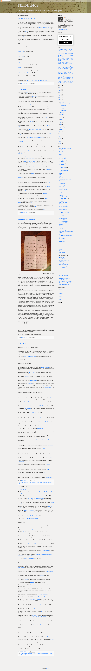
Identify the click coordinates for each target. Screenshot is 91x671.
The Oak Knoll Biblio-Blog (64, 212)
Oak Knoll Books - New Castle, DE (65, 281)
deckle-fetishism (40, 428)
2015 (60, 99)
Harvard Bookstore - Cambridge (64, 278)
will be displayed (21, 567)
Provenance (40, 214)
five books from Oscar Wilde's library (37, 405)
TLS (35, 206)
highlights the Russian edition (29, 161)
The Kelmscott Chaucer (63, 193)
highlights (32, 582)
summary (26, 527)
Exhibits (44, 653)
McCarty (65, 72)
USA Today (23, 618)
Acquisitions (23, 653)
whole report (20, 153)
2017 (60, 95)
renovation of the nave (35, 166)
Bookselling (30, 653)
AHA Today (61, 151)
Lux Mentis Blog (62, 199)
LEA (68, 68)
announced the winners (27, 395)
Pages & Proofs (61, 214)
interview (24, 146)
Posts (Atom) (24, 660)
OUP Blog (45, 616)
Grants (63, 66)
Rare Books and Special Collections (28, 148)
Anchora (60, 154)
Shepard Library (68, 77)
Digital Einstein (37, 543)
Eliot (62, 63)
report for (31, 92)
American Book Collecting (63, 152)
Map (64, 71)
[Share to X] (32, 83)
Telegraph (48, 464)
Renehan (59, 76)
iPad (65, 67)
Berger (63, 52)
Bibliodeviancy (61, 161)
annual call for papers (41, 604)
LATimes (43, 451)
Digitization (29, 214)
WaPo (44, 209)
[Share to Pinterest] (34, 83)
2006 (46, 80)
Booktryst (60, 174)
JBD (22, 83)
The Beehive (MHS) (62, 158)
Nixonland (28, 64)
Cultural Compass (62, 180)
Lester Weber (60, 69)
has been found (50, 571)
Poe (72, 73)
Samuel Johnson (61, 77)
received (31, 121)
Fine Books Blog (39, 616)
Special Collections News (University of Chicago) (66, 232)
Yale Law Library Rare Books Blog (65, 242)
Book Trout (61, 171)
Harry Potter (71, 66)
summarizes (26, 391)
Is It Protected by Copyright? (64, 266)
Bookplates (71, 55)
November (62, 112)
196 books (27, 31)
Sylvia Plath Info (62, 234)
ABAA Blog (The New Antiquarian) (65, 148)
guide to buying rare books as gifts (43, 439)
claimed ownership (47, 387)
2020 (60, 90)
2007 (43, 80)
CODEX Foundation (62, 267)
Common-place (30, 415)
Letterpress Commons (63, 268)
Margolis (59, 72)
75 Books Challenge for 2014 (44, 27)
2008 (41, 80)
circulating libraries (45, 550)
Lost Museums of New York (32, 518)
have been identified (37, 584)
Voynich (60, 82)
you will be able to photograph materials (40, 112)
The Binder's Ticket (62, 167)
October (61, 114)
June (61, 121)
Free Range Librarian (62, 188)
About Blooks (61, 149)
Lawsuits (32, 214)
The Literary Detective (63, 198)
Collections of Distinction (42, 594)
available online (21, 141)
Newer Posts (20, 657)
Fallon (68, 63)
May (61, 122)
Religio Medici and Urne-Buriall (24, 62)
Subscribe (65, 42)
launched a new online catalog (27, 401)
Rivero (65, 76)
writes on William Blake (29, 558)
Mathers (62, 72)
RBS (72, 74)
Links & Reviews (22, 89)
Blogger (47, 668)
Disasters (33, 482)
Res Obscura (61, 227)
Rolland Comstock (70, 76)
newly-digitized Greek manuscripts (33, 104)
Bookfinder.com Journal (63, 168)
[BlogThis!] (31, 83)
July (61, 119)
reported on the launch (28, 543)
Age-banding (66, 49)
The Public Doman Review (63, 221)
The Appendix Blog (62, 157)
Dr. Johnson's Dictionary (63, 264)
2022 (60, 87)
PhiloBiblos (28, 5)
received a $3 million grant (27, 346)
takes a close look (32, 412)
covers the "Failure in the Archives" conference (34, 560)
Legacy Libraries (62, 252)
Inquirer (24, 190)
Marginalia (36, 214)
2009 (38, 80)
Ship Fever (20, 54)
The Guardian (37, 537)
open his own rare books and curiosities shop (35, 137)
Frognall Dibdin (69, 64)
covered (27, 535)
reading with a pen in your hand (39, 608)
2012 (30, 80)
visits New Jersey (30, 158)
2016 (60, 97)
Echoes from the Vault (63, 182)
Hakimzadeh (66, 66)
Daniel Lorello (65, 59)
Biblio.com (61, 292)
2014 (60, 100)
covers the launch (27, 408)
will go (38, 539)
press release (34, 96)
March (61, 126)
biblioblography (62, 160)
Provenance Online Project (63, 219)
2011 (33, 80)
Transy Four (69, 81)
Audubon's (64, 260)
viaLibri (60, 298)
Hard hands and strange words (35, 129)
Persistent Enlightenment (63, 216)
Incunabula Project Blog (63, 189)
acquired (43, 611)
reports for (26, 525)
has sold (44, 590)
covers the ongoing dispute (29, 510)
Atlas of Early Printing (63, 258)
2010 (36, 80)
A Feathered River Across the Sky (24, 70)
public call (34, 361)
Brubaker (71, 57)
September (62, 116)
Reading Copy (61, 224)
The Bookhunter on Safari (63, 170)
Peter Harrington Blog (63, 218)
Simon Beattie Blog (62, 230)
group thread (28, 28)
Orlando (19, 48)
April (61, 124)
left (23, 531)
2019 (60, 92)
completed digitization (28, 156)
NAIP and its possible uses (34, 515)
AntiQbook (61, 295)
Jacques (67, 67)
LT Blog (60, 249)
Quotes (64, 74)
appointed (29, 435)
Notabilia (60, 208)
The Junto (60, 192)
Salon (40, 425)
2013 (28, 80)
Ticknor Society (63, 81)
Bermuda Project (67, 52)
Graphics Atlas (61, 261)
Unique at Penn (61, 239)
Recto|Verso (61, 225)
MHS (72, 72)
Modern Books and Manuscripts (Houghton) (64, 203)
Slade (72, 77)
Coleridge (67, 58)
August (61, 117)
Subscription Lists (69, 78)
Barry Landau (68, 50)
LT (62, 71)
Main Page (61, 247)
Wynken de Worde (62, 241)
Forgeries (36, 482)
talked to (19, 618)
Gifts (72, 64)
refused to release (32, 372)
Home (36, 657)
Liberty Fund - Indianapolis (64, 284)
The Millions (61, 201)
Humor (62, 67)
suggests (32, 173)
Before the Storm (21, 64)
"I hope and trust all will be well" (27, 219)
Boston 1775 (44, 193)
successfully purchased (39, 106)
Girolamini (60, 66)
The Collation (61, 177)
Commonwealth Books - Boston (64, 273)
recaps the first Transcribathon (30, 356)
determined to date (36, 521)
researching (48, 169)
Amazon (60, 296)
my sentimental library (63, 205)
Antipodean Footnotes (63, 155)
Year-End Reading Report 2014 (26, 18)
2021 (60, 89)
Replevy (62, 76)
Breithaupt (67, 57)
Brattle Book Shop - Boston (64, 275)
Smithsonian (30, 525)
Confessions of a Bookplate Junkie (65, 179)
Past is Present (61, 215)
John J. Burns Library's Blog (64, 190)
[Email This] (30, 83)
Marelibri (60, 299)
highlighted (45, 117)
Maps (67, 71)
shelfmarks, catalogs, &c (36, 624)
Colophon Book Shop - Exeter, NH (65, 282)
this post (24, 36)
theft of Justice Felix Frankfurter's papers (36, 498)
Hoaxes (59, 67)
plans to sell (29, 383)
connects (24, 620)
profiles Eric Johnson (25, 144)
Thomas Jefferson (66, 80)
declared (26, 579)
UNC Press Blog (62, 238)
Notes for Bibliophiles (63, 209)
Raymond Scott (68, 74)
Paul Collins (60, 73)
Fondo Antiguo (61, 186)
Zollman (70, 82)
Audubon (60, 50)
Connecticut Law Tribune (28, 513)
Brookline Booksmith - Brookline (65, 276)
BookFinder (61, 293)
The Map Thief (20, 67)
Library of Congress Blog (63, 196)
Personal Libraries (45, 482)
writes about (27, 376)
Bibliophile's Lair (62, 166)
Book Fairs (67, 53)
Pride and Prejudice (21, 46)
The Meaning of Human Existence (24, 72)
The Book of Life (21, 51)
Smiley (59, 78)
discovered (34, 615)
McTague (69, 72)
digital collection (33, 380)
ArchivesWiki (61, 257)
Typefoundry (61, 237)
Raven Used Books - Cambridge (64, 279)
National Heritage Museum (63, 206)
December (62, 102)
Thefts (19, 483)
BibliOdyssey (61, 163)
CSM (32, 202)
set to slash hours (46, 431)
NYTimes (48, 186)
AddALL (60, 290)
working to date (29, 495)
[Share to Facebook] (33, 83)
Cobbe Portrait (61, 58)
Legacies (71, 68)
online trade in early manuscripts (43, 596)
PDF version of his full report (28, 529)
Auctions (22, 214)
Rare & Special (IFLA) (63, 222)
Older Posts (52, 657)
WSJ (33, 646)
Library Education (66, 69)
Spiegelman (63, 78)
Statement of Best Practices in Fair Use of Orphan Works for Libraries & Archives (35, 492)
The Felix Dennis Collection (34, 599)
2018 (60, 94)
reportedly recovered (45, 367)
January (61, 129)
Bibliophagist (61, 164)
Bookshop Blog (61, 173)
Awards (25, 214)
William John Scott (66, 82)
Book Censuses (61, 53)
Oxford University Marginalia (43, 421)
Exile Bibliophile (62, 183)
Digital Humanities (24, 482)
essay (47, 545)
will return (27, 100)
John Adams (60, 68)
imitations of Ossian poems (40, 417)
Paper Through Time (62, 263)
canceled (43, 385)
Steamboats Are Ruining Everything (65, 235)
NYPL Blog (61, 211)
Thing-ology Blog (62, 250)
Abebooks (60, 289)
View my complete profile (62, 29)
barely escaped (20, 177)
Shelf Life (61, 228)
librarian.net (61, 195)
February (62, 127)
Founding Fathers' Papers (62, 64)
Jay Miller (71, 67)
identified (28, 150)
